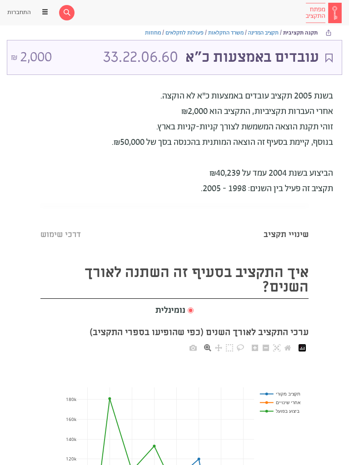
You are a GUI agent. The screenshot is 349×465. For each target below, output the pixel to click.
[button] (174, 310)
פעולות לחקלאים (184, 33)
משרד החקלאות (226, 33)
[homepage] (323, 13)
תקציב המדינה (263, 33)
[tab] (286, 223)
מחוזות (153, 33)
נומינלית (170, 311)
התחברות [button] (19, 12)
